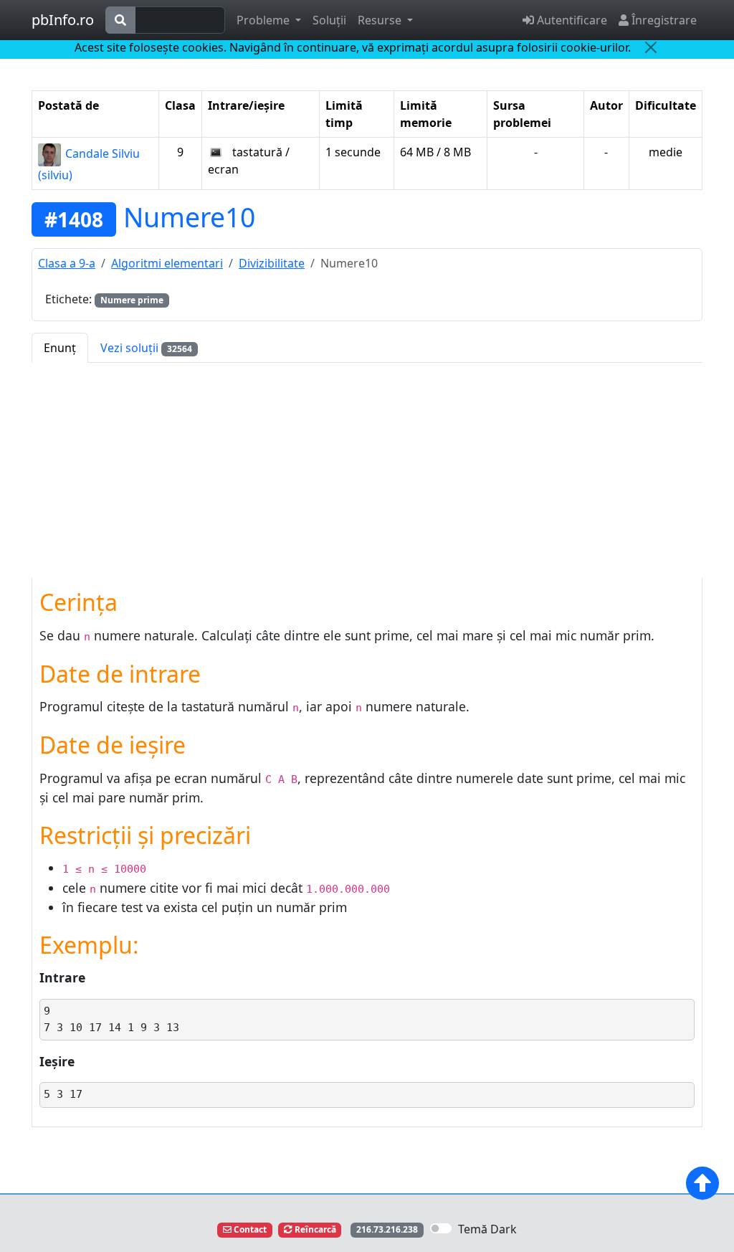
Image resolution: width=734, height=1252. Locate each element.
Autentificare (570, 20)
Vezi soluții (146, 348)
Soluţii (329, 20)
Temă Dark (487, 1229)
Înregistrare (663, 20)
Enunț (60, 348)
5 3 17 (63, 1094)
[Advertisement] (367, 470)
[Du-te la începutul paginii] (702, 1183)
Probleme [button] (264, 20)
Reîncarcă (314, 1229)
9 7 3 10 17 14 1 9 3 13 (115, 1019)
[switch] (440, 1228)
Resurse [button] (381, 20)
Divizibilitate (272, 263)
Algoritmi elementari (167, 263)
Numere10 (189, 217)
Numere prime (131, 300)
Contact (249, 1229)
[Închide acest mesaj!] (650, 47)
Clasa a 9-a (66, 263)
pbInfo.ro (63, 19)
